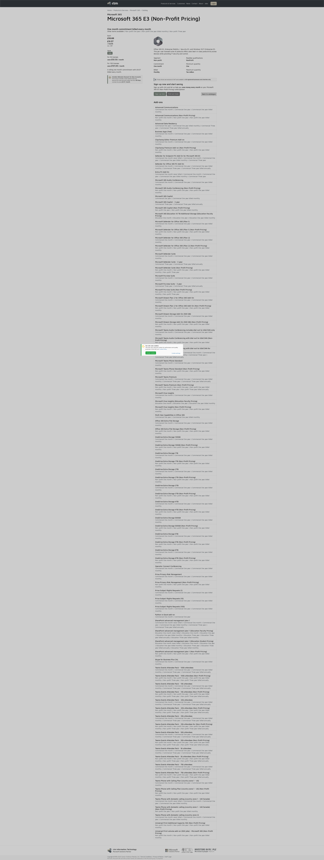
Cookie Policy (163, 349)
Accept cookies (151, 353)
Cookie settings (176, 353)
